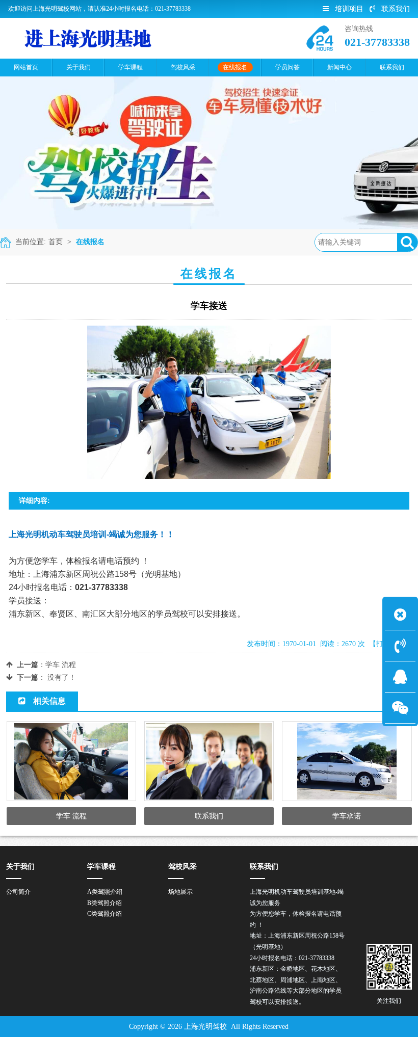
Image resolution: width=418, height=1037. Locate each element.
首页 (55, 242)
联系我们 (395, 9)
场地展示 (180, 891)
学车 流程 (60, 665)
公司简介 (18, 891)
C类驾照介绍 (104, 913)
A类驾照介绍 (104, 891)
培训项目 (349, 9)
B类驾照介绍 (104, 903)
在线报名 (90, 242)
